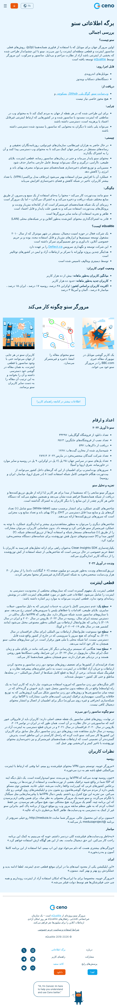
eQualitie (100, 59)
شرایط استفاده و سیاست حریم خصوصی (58, 929)
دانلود (14, 6)
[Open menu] (5, 5)
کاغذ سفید (58, 963)
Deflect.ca (55, 246)
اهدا (92, 972)
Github (73, 93)
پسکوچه (62, 93)
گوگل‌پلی (84, 93)
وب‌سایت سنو (100, 93)
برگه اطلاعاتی (58, 949)
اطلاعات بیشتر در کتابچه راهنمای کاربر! (58, 401)
